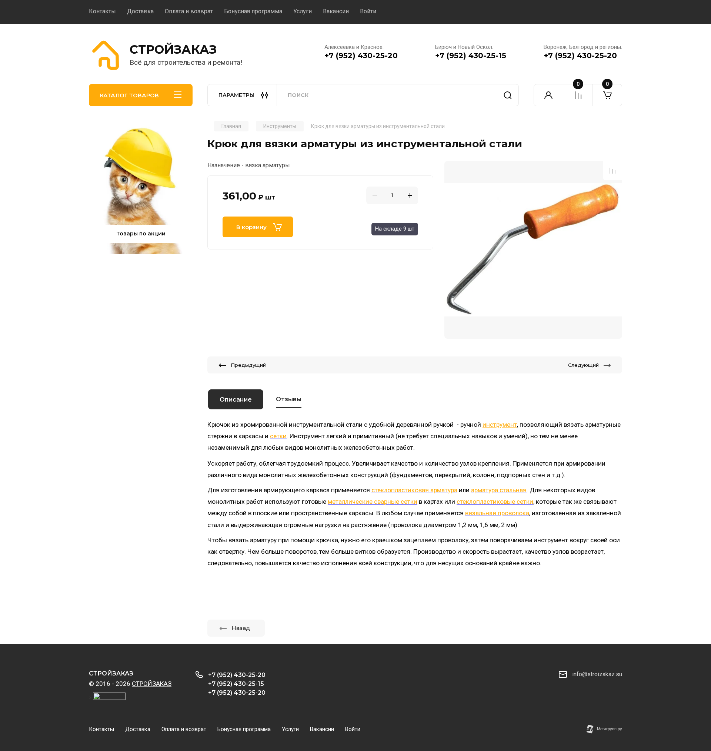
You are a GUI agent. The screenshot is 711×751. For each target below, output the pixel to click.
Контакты (102, 11)
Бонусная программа (253, 11)
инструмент (500, 424)
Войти (368, 11)
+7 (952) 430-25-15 (470, 55)
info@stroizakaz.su (597, 674)
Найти (508, 95)
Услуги (302, 11)
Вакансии (336, 11)
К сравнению (612, 170)
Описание (236, 399)
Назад (240, 627)
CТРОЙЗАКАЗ (173, 49)
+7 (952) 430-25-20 (361, 55)
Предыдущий (248, 365)
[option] (533, 250)
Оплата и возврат (189, 11)
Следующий (583, 365)
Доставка (140, 11)
